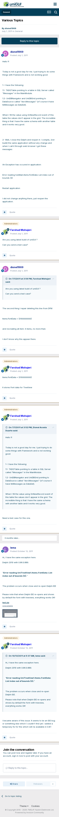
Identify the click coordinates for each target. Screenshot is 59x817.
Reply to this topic (29, 41)
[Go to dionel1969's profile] (5, 54)
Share (15, 784)
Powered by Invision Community (29, 812)
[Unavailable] (10, 613)
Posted (19, 55)
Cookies (35, 806)
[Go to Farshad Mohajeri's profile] (5, 232)
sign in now (17, 756)
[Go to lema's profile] (5, 549)
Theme (23, 806)
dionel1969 (10, 28)
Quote (12, 212)
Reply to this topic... (18, 768)
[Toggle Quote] (6, 278)
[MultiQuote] (4, 212)
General (19, 31)
